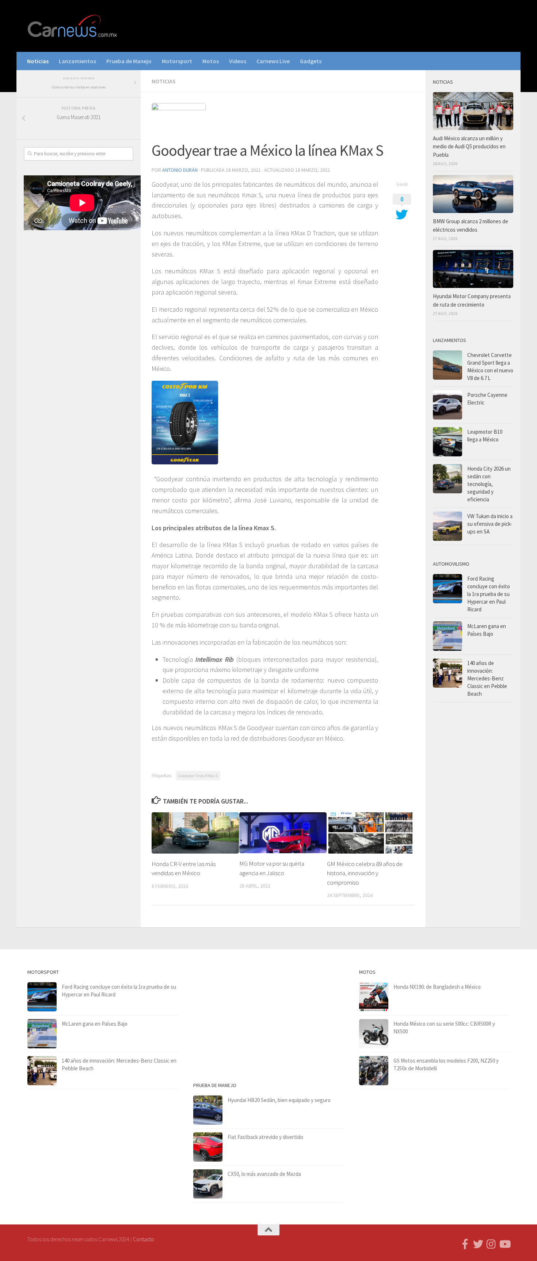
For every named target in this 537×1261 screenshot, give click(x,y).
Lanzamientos (77, 61)
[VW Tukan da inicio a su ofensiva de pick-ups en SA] (447, 526)
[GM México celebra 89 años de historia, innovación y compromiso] (370, 833)
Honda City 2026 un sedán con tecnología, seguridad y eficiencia (489, 484)
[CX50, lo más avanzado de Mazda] (207, 1184)
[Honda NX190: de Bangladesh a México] (373, 996)
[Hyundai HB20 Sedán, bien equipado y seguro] (207, 1110)
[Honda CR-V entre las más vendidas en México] (195, 833)
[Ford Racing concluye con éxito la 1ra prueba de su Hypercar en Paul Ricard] (447, 588)
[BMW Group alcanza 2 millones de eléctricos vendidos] (473, 194)
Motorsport (177, 61)
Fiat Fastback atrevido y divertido (265, 1136)
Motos (210, 61)
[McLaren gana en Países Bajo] (447, 636)
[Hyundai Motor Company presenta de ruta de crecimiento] (473, 269)
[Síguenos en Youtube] (504, 1244)
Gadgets (310, 61)
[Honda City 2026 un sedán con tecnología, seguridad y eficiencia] (447, 478)
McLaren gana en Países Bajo (94, 1023)
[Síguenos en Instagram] (491, 1244)
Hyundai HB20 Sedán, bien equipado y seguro (279, 1100)
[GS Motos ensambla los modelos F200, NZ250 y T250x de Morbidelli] (373, 1070)
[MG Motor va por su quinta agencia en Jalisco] (283, 832)
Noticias (38, 61)
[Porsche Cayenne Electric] (447, 404)
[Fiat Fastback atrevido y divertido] (207, 1147)
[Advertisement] (78, 357)
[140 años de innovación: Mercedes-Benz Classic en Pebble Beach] (447, 673)
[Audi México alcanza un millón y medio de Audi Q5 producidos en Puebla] (473, 111)
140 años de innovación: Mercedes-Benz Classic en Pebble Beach (487, 678)
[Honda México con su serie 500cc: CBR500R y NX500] (373, 1033)
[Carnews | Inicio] (73, 26)
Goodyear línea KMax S (198, 775)
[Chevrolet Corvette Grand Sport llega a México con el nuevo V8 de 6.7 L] (447, 365)
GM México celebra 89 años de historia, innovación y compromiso (365, 873)
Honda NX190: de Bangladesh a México (437, 986)
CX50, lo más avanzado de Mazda (264, 1173)
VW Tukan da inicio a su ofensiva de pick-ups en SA (490, 524)
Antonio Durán (180, 170)
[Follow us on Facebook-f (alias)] (465, 1244)
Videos (237, 61)
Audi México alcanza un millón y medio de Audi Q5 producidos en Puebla (469, 146)
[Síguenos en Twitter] (478, 1244)
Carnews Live (273, 61)
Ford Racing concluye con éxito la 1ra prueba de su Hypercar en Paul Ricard (488, 594)
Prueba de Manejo (129, 61)
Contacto (143, 1239)
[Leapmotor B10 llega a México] (447, 441)
